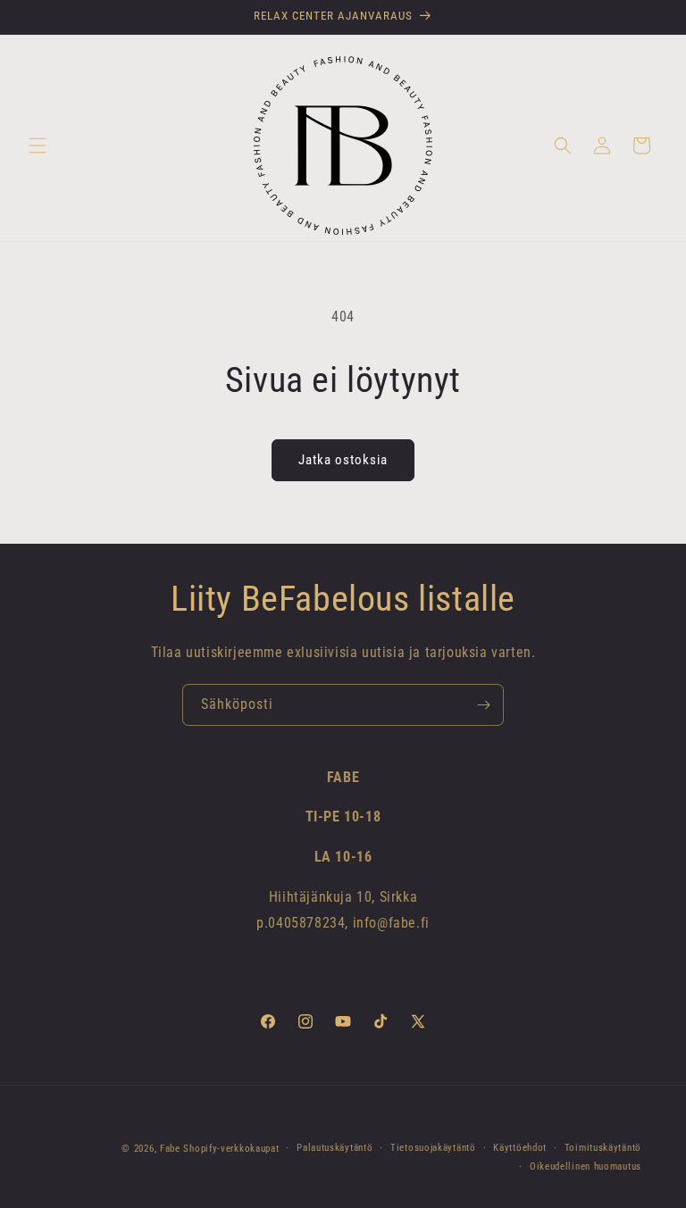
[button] (37, 145)
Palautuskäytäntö (334, 1148)
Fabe (170, 1148)
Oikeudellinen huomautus (585, 1166)
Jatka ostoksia (343, 460)
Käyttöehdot (520, 1148)
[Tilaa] (483, 705)
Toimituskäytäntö (603, 1148)
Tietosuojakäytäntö (433, 1148)
